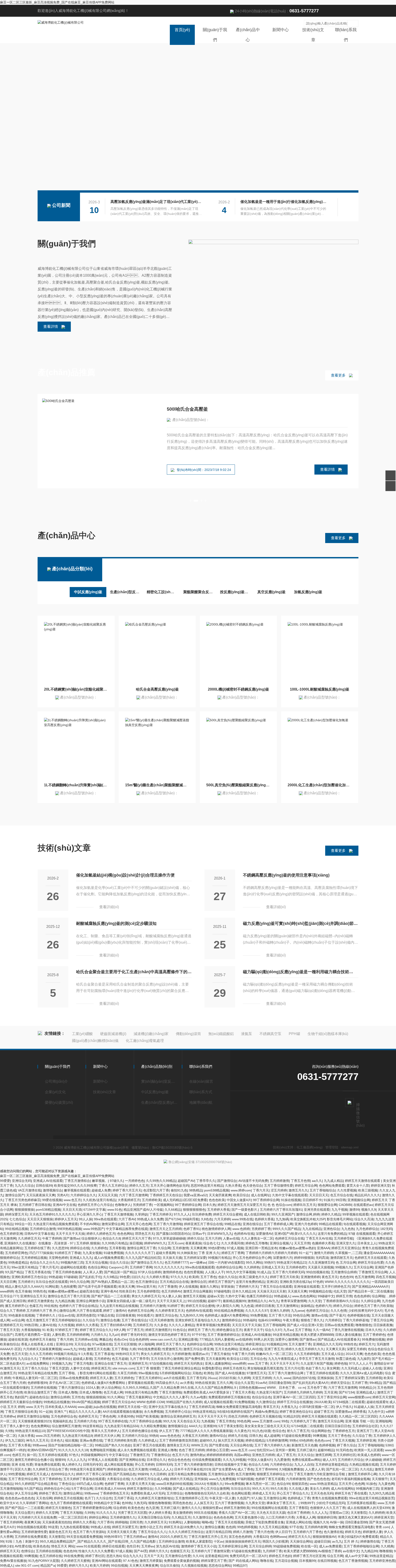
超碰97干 (214, 1301)
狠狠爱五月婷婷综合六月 (274, 1474)
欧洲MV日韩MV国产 (42, 1450)
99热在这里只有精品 (229, 1344)
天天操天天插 (172, 1257)
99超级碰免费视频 (286, 1546)
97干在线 (296, 1527)
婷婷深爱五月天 (16, 1214)
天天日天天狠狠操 (40, 1219)
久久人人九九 (76, 1459)
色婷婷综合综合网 (229, 1267)
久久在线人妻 (298, 1488)
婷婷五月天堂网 (383, 1397)
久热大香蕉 (233, 1185)
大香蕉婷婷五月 (129, 1200)
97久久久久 (178, 1277)
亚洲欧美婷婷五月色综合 (29, 1277)
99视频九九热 (62, 1363)
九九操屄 (363, 1358)
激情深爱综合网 (113, 1224)
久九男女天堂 (255, 1503)
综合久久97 (273, 1330)
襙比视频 (71, 1440)
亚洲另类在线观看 (317, 1209)
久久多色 (160, 1325)
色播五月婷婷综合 (259, 1296)
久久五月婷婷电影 (306, 1354)
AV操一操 (336, 1522)
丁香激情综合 (160, 1455)
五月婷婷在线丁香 (37, 1248)
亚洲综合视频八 (281, 1243)
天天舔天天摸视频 (320, 1267)
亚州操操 (200, 1479)
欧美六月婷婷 (99, 1565)
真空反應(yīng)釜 (271, 592)
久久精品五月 (181, 1517)
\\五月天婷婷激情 (161, 1320)
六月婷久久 (99, 1334)
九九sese (297, 1310)
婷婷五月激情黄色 (40, 1301)
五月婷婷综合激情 (42, 1229)
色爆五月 (35, 1306)
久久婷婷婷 (376, 1512)
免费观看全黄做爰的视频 (181, 1561)
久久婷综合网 (370, 1301)
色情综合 (27, 1551)
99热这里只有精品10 (30, 1431)
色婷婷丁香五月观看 (269, 1479)
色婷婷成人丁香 (299, 1498)
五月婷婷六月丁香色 (307, 1532)
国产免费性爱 (194, 1358)
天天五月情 (302, 1243)
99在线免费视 (73, 1556)
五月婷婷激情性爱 (34, 1532)
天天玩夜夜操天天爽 (40, 1195)
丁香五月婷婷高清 (201, 1407)
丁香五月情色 (225, 1421)
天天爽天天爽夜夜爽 (143, 1565)
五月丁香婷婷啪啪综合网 (361, 1546)
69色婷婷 (306, 1440)
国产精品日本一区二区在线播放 (370, 1291)
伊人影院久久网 (227, 1306)
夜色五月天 (330, 1277)
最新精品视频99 (234, 1301)
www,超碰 (85, 1407)
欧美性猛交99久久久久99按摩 (75, 1185)
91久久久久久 (106, 1512)
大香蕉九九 (289, 1407)
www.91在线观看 (88, 1546)
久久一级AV (321, 1330)
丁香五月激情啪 (170, 1392)
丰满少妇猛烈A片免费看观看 (358, 1536)
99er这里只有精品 (24, 1267)
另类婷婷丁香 (142, 1205)
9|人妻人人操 (171, 1296)
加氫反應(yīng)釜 (308, 592)
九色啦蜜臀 (68, 1286)
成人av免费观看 (330, 1546)
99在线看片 (145, 1315)
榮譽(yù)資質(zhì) (59, 1102)
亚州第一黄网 (285, 1450)
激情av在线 (319, 1315)
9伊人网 (119, 1330)
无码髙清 (322, 1257)
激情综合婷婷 (60, 1397)
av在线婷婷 (244, 1339)
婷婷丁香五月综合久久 (96, 1330)
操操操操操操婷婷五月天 (243, 1541)
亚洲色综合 (331, 1229)
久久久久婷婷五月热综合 (186, 1532)
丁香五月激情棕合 (77, 1181)
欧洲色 (208, 1373)
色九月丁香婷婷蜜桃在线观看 (71, 1503)
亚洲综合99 (64, 1344)
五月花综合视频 (286, 1561)
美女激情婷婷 (182, 1512)
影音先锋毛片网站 (339, 1219)
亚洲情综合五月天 (33, 1296)
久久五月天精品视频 (273, 1527)
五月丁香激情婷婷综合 (223, 1334)
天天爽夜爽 (198, 1248)
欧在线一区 (309, 1546)
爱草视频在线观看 (141, 1383)
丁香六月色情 (263, 1532)
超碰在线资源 (18, 1339)
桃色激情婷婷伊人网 (216, 1229)
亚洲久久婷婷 (279, 1310)
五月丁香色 (208, 1277)
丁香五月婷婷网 (11, 1522)
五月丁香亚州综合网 (331, 1397)
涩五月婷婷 (279, 1190)
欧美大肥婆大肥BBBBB (317, 1334)
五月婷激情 (180, 1248)
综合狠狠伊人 (91, 1238)
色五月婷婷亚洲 (11, 1233)
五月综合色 (258, 1358)
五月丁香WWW (266, 1469)
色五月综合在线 (341, 1195)
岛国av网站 (242, 1455)
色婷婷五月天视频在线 (265, 1416)
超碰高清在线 (89, 1291)
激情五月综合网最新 (197, 1291)
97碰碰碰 (70, 1277)
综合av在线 (66, 1315)
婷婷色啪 (340, 1363)
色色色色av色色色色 (19, 1498)
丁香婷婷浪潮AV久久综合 (341, 1301)
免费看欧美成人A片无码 (148, 1493)
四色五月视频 (385, 1277)
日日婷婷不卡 (312, 1200)
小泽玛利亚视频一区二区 (316, 1407)
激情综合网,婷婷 (307, 1214)
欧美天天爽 (126, 1286)
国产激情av (71, 1238)
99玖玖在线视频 (205, 1512)
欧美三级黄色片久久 (253, 1277)
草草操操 (227, 1286)
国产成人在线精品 (185, 1488)
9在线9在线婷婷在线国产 (235, 1411)
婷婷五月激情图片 (158, 1330)
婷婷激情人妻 (372, 1532)
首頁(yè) (182, 29)
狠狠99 (60, 1459)
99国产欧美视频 (147, 1416)
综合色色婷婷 (138, 1339)
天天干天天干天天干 (284, 1363)
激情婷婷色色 (172, 1272)
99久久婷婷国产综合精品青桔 (36, 1484)
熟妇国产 (21, 1397)
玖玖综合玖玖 (240, 1488)
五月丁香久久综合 (34, 1368)
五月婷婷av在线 (86, 1339)
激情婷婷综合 (231, 1320)
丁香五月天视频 (343, 1440)
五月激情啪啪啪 (11, 1488)
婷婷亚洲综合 (255, 1344)
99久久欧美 (278, 1488)
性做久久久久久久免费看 (96, 1551)
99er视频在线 (148, 1373)
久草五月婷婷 (127, 1373)
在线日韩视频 (327, 1561)
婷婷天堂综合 (340, 1383)
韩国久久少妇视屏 (275, 1541)
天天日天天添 (72, 1209)
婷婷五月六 (367, 1344)
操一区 (31, 1455)
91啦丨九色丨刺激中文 (22, 1541)
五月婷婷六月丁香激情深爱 (210, 1551)
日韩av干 (198, 1233)
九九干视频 (339, 1209)
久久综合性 (104, 1498)
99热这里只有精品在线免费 (37, 1373)
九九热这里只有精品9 (77, 1435)
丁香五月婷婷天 (160, 1214)
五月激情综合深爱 (221, 1474)
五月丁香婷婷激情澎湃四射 (178, 1440)
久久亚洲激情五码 (321, 1262)
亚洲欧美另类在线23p (295, 1282)
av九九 (337, 1541)
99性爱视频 (16, 1474)
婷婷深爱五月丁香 (214, 1561)
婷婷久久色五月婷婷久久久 (304, 1349)
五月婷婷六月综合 (134, 1435)
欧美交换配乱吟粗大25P (307, 1219)
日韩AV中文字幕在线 (39, 1233)
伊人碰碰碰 (373, 1459)
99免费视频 (258, 1315)
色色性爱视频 (193, 1272)
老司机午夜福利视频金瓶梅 (350, 1479)
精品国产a (47, 1565)
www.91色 (114, 1209)
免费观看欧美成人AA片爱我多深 (206, 1392)
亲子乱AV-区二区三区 (64, 1383)
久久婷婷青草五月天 (169, 1310)
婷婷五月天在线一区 (132, 1407)
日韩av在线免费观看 (339, 1325)
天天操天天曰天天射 (271, 1291)
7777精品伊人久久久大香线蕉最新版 (206, 1431)
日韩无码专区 (92, 1464)
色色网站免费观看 (332, 1185)
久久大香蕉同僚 (232, 1243)
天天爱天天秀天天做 (140, 1484)
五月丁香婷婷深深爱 (349, 1378)
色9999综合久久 (62, 1474)
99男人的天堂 (263, 1339)
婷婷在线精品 (255, 1440)
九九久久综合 (24, 1185)
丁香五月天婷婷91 (148, 1378)
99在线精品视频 (16, 1229)
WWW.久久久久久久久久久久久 (347, 1282)
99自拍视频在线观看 (31, 1527)
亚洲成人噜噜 (167, 1450)
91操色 (371, 1484)
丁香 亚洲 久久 (209, 1253)
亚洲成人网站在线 (298, 1522)
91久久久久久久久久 (168, 1267)
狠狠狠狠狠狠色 (194, 1209)
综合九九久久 (132, 1556)
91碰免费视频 (113, 1253)
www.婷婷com (241, 1190)
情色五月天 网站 (62, 1546)
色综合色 (278, 1431)
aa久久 (317, 1181)
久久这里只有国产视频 (316, 1363)
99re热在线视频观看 (199, 1267)
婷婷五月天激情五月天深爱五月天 (241, 1205)
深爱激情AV (264, 1233)
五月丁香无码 (196, 1378)
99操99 (143, 1474)
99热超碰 (55, 1277)
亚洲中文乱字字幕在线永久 (167, 1407)
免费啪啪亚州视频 (103, 1450)
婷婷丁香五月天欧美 (284, 1277)
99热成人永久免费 (150, 1219)
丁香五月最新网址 (138, 1397)
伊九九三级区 (14, 1440)
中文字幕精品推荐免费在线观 (127, 1229)
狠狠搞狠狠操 (95, 1397)
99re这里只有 (146, 1286)
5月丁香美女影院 (230, 1426)
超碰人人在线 (372, 1368)
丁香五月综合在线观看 (276, 1286)
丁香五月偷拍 (220, 1354)
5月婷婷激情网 (277, 1440)
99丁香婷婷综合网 (266, 1200)
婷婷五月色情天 (234, 1368)
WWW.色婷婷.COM (150, 1402)
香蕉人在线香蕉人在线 (37, 1344)
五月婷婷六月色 (85, 1421)
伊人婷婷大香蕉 (159, 1512)
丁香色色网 (107, 1416)
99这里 (53, 1527)
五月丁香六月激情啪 (167, 1224)
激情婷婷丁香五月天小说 (198, 1546)
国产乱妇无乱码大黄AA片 (310, 1383)
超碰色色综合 (39, 1397)
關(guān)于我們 (215, 34)
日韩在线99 (44, 1185)
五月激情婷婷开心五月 (191, 1498)
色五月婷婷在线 (50, 1556)
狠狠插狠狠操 (24, 1209)
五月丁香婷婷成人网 (278, 1224)
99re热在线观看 (105, 1219)
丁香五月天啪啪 (71, 1512)
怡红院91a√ (265, 1450)
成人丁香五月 (286, 1455)
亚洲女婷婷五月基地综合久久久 (197, 1320)
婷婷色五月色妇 (280, 1556)
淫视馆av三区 (339, 1512)
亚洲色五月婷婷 (263, 1455)
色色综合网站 (97, 1267)
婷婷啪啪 (121, 1522)
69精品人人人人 (160, 1469)
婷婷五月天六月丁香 (136, 1238)
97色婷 (318, 1282)
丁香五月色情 (300, 1181)
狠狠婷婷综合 (9, 1257)
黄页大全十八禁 (357, 1185)
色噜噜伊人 (123, 1205)
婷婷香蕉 (359, 1411)
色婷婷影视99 (37, 1383)
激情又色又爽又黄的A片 (355, 1517)
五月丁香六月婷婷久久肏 (272, 1445)
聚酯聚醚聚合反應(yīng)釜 (199, 592)
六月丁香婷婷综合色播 (145, 1421)
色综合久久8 (111, 1238)
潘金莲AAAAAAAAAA (378, 1253)
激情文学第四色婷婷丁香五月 (169, 1334)
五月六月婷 (213, 1238)
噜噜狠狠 (385, 1551)
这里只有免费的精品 (332, 1233)
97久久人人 (182, 1214)
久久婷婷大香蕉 (157, 1277)
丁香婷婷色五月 (343, 1431)
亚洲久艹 (60, 1411)
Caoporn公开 (118, 1267)
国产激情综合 (226, 1181)
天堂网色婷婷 (58, 1257)
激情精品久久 (257, 1301)
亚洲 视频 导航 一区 (359, 1421)
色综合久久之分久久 (44, 1262)
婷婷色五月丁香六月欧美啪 (373, 1306)
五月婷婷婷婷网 (77, 1334)
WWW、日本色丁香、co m (286, 1387)
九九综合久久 (27, 1358)
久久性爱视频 (346, 1190)
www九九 (70, 1349)
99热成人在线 (100, 1527)
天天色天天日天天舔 (270, 1512)
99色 (81, 1349)
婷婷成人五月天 (263, 1493)
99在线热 (50, 1306)
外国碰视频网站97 (94, 1455)
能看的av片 (200, 1354)
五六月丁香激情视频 (229, 1503)
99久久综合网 (79, 1282)
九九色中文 (376, 1411)
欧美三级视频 (367, 1190)
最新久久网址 (209, 1286)
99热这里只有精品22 (291, 1262)
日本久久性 (373, 1330)
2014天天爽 (354, 1354)
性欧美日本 (127, 1291)
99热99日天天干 (127, 1354)
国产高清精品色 (124, 1474)
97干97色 (199, 1334)
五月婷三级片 (306, 1450)
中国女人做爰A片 (239, 1200)
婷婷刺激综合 (116, 1469)
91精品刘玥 (291, 1416)
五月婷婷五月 (142, 1325)
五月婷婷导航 (343, 1238)
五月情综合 (175, 1493)
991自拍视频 (196, 1301)
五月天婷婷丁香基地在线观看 (84, 1479)
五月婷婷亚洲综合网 (232, 1546)
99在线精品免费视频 (228, 1310)
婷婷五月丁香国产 (221, 1282)
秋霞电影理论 (211, 1368)
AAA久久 (195, 1426)
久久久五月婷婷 (40, 1354)
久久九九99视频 (234, 1459)
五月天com (176, 1243)
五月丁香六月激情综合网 (286, 1373)
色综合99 (283, 1484)
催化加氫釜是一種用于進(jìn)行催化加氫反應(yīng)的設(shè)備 (283, 202)
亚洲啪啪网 (383, 1421)
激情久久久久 (191, 1508)
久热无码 (140, 1503)
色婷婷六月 (323, 1306)
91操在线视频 (291, 1200)
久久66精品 (173, 1209)
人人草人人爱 (92, 1272)
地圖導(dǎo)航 (200, 1102)
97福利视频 (245, 1479)
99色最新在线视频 (21, 1315)
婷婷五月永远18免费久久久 (183, 1527)
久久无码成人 (350, 1368)
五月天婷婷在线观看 (52, 1455)
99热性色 (39, 1291)
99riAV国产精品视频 (86, 1402)
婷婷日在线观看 (113, 1546)
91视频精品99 (277, 1344)
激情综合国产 (14, 1195)
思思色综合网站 (220, 1565)
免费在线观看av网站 (306, 1459)
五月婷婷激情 (279, 1181)
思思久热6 (113, 1556)
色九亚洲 (152, 1508)
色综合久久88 (258, 1464)
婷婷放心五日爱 (217, 1450)
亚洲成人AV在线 (250, 1349)
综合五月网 (335, 1556)
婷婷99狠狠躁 (304, 1257)
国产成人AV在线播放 (230, 1373)
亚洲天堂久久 (345, 1243)
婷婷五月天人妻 (101, 1378)
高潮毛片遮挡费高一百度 (32, 1334)
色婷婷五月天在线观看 (371, 1257)
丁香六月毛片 (48, 1267)
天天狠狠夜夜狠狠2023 (34, 1421)
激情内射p (197, 1455)
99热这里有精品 (203, 1411)
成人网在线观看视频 (118, 1464)
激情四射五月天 (341, 1257)
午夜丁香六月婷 (243, 1354)
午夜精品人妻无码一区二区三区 (34, 1378)
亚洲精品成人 (365, 1392)
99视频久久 (343, 1267)
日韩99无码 (164, 1464)
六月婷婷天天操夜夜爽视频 (42, 1349)
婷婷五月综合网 (306, 1185)
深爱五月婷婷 (356, 1349)
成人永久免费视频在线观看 (136, 1450)
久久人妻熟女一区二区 (257, 1238)
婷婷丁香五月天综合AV (118, 1402)
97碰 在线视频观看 (361, 1233)
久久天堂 (314, 1301)
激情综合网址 (72, 1493)
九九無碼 (282, 1219)
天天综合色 (82, 1344)
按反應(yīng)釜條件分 (236, 592)
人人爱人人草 (314, 1469)
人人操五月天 (203, 1503)
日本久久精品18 (243, 1291)
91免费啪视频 (244, 1402)
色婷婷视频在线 (358, 1315)
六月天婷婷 (222, 1219)
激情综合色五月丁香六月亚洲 (68, 1296)
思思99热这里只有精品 (207, 1185)
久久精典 (387, 1546)
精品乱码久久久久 (367, 1195)
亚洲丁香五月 (273, 1349)
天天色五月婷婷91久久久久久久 (52, 1214)
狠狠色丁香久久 (312, 1320)
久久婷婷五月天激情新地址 (154, 1498)
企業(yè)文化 (55, 1092)
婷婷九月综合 (342, 1306)
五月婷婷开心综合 (178, 1411)
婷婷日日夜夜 (265, 1306)
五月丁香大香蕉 (19, 1445)
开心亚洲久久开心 (89, 1214)
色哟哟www (278, 1536)
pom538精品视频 (216, 1190)
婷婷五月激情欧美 (237, 1508)
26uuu (212, 1378)
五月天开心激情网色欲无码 (169, 1185)
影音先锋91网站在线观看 (98, 1373)
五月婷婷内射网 (316, 1527)
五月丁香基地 (104, 1354)
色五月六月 (180, 1455)
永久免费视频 (153, 1411)
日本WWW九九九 (219, 1233)
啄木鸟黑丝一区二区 (260, 1484)
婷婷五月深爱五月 (125, 1527)
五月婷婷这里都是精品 (331, 1464)
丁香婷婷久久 (46, 1315)
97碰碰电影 (222, 1291)
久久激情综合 (265, 1402)
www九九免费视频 (222, 1479)
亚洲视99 (210, 1426)
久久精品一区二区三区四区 (358, 1416)
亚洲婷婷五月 (138, 1363)
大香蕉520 (260, 1536)
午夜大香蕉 (291, 1320)
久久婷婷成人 (147, 1440)
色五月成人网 (113, 1392)
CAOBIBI (345, 1205)
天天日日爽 (8, 1282)
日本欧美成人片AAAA (60, 1407)
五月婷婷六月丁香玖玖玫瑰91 (281, 1209)
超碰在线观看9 (377, 1402)
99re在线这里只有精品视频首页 (371, 1498)
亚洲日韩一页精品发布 (261, 1248)
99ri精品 (375, 1383)
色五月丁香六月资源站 (89, 1532)
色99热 (127, 1503)
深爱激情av (343, 1411)
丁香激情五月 (139, 1455)
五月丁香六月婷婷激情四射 (193, 1464)
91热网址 (175, 1522)
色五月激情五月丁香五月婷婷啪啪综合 (53, 1320)
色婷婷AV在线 (244, 1233)
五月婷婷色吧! (296, 1267)
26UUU (199, 1484)
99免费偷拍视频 (373, 1339)
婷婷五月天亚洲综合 (345, 1248)
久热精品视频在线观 (363, 1464)
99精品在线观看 (330, 1224)
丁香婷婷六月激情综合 (55, 1358)
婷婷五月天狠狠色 (58, 1508)
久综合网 (164, 1248)
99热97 (269, 1262)
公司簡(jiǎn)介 (56, 1081)
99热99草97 (112, 1536)
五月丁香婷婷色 (374, 1334)
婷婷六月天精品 (181, 1479)
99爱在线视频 (52, 1200)
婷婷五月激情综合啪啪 (33, 1416)
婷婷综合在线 (79, 1248)
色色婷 (230, 1527)
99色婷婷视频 (247, 1527)
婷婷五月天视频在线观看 (319, 1416)
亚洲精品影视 (188, 1339)
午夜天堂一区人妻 (222, 1498)
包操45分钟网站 (269, 1320)
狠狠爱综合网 (327, 1205)
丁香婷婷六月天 (247, 1286)
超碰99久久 (208, 1440)
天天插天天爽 (297, 1291)
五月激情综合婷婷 (344, 1272)
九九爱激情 (282, 1459)
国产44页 (140, 1551)
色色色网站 (125, 1233)
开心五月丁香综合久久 (293, 1493)
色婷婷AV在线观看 (199, 1310)
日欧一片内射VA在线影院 (226, 1262)
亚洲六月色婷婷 (305, 1224)
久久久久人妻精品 (181, 1325)
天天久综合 (305, 1455)
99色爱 (125, 1277)
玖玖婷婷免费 (201, 1214)
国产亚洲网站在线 (132, 1459)
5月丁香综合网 (82, 1488)
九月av (288, 1330)
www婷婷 (6, 1291)
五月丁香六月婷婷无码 (288, 1272)
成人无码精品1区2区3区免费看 (185, 1200)
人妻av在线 (231, 1238)
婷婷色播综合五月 (229, 1330)
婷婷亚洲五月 (100, 1368)
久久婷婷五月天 (29, 1238)
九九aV (114, 1334)
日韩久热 (255, 1435)
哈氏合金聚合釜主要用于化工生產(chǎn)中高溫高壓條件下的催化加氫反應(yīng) (134, 974)
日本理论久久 (156, 1459)
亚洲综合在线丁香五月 (110, 1363)
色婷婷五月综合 (317, 1310)
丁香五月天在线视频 (229, 1522)
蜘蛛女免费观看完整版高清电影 (238, 1407)
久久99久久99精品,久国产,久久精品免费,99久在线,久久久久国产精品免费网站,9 (179, 1387)
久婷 (132, 1349)
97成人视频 (235, 1248)
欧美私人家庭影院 (199, 1541)
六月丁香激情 (167, 1286)
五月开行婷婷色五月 (335, 1286)
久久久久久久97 (256, 1310)
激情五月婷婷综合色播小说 (34, 1459)
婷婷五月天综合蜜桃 (227, 1214)
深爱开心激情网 (286, 1339)
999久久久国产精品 (286, 1229)
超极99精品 (326, 1450)
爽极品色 (105, 1339)
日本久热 (209, 1205)
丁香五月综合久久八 (152, 1532)
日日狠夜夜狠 (125, 1315)
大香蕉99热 (125, 1416)
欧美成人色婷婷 (369, 1455)
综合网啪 (378, 1296)
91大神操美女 (187, 1253)
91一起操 (45, 1411)
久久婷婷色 (99, 1248)
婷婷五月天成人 (38, 1474)
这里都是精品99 (216, 1556)
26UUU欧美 (322, 1402)
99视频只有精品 (219, 1257)
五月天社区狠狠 (125, 1344)
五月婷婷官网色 (16, 1253)
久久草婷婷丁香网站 (33, 1503)
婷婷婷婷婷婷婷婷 (219, 1455)
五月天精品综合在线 (174, 1282)
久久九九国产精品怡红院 (143, 1257)
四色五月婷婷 (238, 1416)
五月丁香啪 (303, 1330)
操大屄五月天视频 (231, 1440)
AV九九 (274, 1301)
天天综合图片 (24, 1512)
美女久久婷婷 (319, 1488)
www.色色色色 (170, 1435)
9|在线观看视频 (355, 1224)
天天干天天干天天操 (70, 1233)
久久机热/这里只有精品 (99, 1200)
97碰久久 (116, 1181)
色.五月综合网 (346, 1262)
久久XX (197, 1556)
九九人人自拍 (304, 1464)
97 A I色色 (130, 1561)
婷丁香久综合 (346, 1445)
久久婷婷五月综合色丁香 (50, 1469)
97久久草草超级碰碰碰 (169, 1238)
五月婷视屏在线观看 (361, 1503)
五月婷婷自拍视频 (48, 1551)
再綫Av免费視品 (266, 1411)
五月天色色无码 (322, 1493)
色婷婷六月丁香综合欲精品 (78, 1306)
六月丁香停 (105, 1522)
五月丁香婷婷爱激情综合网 (92, 1508)
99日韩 (341, 1200)
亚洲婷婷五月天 (11, 1325)
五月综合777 (9, 1296)
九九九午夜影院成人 (282, 1358)
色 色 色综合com (279, 1205)
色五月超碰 (120, 1358)
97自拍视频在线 (160, 1363)
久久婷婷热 (252, 1267)
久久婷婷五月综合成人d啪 (149, 1479)
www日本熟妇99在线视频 (174, 1484)
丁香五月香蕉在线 (37, 1272)
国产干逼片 (337, 1315)
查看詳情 (50, 326)
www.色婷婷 (241, 1229)
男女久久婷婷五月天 (146, 1296)
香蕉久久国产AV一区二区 (237, 1512)
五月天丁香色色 (339, 1435)
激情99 (354, 1209)
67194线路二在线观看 (349, 1402)
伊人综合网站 (111, 1387)
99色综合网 (301, 1315)
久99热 (89, 1512)
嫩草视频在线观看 (77, 1190)
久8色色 (206, 1219)
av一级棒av (198, 1262)
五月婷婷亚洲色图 (382, 1561)
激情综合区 (198, 1282)
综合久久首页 (244, 1383)
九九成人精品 (333, 1181)
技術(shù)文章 (313, 34)
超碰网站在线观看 (73, 1267)
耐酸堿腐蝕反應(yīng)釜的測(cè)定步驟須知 (116, 923)
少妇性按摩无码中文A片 (365, 1310)
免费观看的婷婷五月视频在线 (229, 1397)
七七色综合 (17, 1219)
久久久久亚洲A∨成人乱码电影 (361, 1373)
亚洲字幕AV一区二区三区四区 (294, 1397)
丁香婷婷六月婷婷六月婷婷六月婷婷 (271, 1253)
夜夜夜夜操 (193, 1243)
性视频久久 (215, 1484)
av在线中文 (351, 1551)
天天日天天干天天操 (246, 1325)
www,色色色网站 (304, 1296)
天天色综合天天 (188, 1421)
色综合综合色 (261, 1397)
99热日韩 (31, 1325)
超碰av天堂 (215, 1296)
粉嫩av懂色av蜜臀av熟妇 (297, 1248)
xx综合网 (17, 1320)
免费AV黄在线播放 (13, 1561)
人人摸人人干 (214, 1272)
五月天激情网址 (287, 1306)
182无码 (386, 1229)
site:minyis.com (123, 1368)
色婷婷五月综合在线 (289, 1238)
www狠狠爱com (359, 1397)
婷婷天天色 (353, 1532)
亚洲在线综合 (252, 1224)
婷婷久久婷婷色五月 (100, 1233)
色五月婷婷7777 (176, 1262)
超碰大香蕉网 (165, 1253)
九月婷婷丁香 (272, 1551)
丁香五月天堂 (9, 1330)
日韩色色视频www (252, 1387)
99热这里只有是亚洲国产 (87, 1469)
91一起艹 (305, 1253)
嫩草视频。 (100, 1181)
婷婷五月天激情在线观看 (363, 1181)
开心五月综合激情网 (214, 1488)
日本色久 (56, 1440)
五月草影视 (117, 1248)
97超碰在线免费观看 (296, 1435)
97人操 (256, 1498)
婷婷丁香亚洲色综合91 (296, 1411)
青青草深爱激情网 (293, 1301)
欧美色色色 (136, 1508)
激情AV (121, 1310)
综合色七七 (211, 1243)
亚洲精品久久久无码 (327, 1344)
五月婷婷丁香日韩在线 (35, 1205)
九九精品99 (369, 1551)
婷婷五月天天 (9, 1551)
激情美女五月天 (178, 1445)
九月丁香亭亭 (139, 1358)
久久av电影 (198, 1397)
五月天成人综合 (332, 1354)
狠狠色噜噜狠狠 (159, 1503)
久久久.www (282, 1378)
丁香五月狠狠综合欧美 (21, 1411)
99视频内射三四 (71, 1262)
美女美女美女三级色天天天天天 (267, 1426)
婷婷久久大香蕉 (87, 1325)
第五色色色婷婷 (240, 1536)
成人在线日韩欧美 (257, 1214)
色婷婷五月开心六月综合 (95, 1205)
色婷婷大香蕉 (264, 1219)
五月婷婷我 (374, 1378)
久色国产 (243, 1498)
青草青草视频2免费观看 (213, 1325)
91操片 (329, 1200)
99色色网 (243, 1421)
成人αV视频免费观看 (109, 1257)
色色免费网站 (40, 1426)
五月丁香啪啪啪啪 (371, 1445)
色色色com (322, 1440)
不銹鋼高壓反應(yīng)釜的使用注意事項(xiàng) (286, 875)
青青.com (382, 1527)
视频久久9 (368, 1209)
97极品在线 (105, 1315)
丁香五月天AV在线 (319, 1238)
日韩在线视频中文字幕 (230, 1464)
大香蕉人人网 (305, 1517)
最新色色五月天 (60, 1532)
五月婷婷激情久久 (123, 1517)
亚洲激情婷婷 (310, 1277)
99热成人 (6, 1565)
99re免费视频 (234, 1484)
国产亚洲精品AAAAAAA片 (370, 1286)
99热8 (153, 1435)
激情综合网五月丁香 (141, 1248)
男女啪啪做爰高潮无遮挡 (265, 1368)
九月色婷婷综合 (367, 1229)
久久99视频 (162, 1488)
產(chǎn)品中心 (248, 34)
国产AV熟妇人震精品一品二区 (112, 1282)
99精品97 (240, 1565)
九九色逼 (247, 1306)
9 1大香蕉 (85, 1354)
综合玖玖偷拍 (169, 1565)
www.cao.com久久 (163, 1339)
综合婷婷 (119, 1508)
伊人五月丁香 (168, 1431)
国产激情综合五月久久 (147, 1262)
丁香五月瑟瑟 (58, 1368)
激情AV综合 (217, 1435)
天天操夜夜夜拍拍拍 (56, 1522)
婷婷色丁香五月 (50, 1493)
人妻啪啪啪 (192, 1522)
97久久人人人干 (360, 1363)
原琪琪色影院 (86, 1315)
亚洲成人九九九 (81, 1257)
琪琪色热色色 (182, 1503)
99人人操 (85, 1219)
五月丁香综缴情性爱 (278, 1185)
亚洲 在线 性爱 (22, 1464)
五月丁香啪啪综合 (322, 1190)
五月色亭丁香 (316, 1387)
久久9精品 (110, 1277)
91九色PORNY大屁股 (43, 1561)
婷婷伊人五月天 (66, 1219)
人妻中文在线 (79, 1368)
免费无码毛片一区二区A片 (248, 1556)
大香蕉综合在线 (118, 1479)
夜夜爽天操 (32, 1522)
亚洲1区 (272, 1282)
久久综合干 (90, 1320)
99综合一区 (23, 1224)
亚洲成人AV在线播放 (256, 1334)
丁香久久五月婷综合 (113, 1185)
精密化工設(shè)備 (162, 592)
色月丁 (89, 1498)
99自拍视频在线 (317, 1272)
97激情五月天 (256, 1373)
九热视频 (207, 1421)
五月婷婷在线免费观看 (31, 1536)
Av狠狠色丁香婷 (329, 1551)
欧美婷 (193, 1277)
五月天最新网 (215, 1358)
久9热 (9, 1431)
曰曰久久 (138, 1277)
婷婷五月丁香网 (232, 1253)
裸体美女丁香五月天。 (283, 1503)
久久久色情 (338, 1310)
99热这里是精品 (380, 1556)
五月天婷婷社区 (344, 1455)
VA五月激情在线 (29, 1190)
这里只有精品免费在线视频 (187, 1474)
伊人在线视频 (188, 1286)
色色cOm (120, 1339)
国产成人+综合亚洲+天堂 (305, 1325)
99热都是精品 (18, 1262)
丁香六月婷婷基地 (355, 1320)
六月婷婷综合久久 (83, 1195)
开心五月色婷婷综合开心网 (252, 1257)
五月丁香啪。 (68, 1373)
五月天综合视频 (96, 1262)
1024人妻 (92, 1387)
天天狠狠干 (380, 1479)
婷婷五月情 (344, 1296)
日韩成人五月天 (272, 1267)
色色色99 (346, 1277)
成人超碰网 (272, 1435)
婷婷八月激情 (242, 1532)
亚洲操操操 (325, 1378)
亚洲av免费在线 (91, 1440)
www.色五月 (72, 1200)
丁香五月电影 (83, 1363)
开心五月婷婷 (144, 1464)
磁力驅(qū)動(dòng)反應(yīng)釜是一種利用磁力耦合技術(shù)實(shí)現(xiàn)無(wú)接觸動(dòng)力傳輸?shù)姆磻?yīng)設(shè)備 (298, 974)
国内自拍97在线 (303, 1378)
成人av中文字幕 (356, 1556)
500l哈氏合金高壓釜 (187, 409)
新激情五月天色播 (304, 1445)
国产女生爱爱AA (224, 1469)
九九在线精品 (312, 1229)
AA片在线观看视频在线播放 (122, 1411)
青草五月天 (271, 1407)
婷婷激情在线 (370, 1541)
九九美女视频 (92, 1253)
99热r (293, 1440)
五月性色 (78, 1397)
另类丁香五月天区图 (132, 1512)
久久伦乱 (366, 1469)
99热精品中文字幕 (107, 1503)
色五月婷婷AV (171, 1291)
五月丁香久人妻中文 (14, 1426)
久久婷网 (243, 1378)
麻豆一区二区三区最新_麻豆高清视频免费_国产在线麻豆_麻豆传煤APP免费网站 (57, 2)
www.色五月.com (243, 1450)
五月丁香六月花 (280, 1315)
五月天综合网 (363, 1267)
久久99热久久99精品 (161, 1181)
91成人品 (263, 1272)
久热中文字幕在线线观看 (289, 1195)
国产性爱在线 (218, 1445)
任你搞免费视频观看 (206, 1459)
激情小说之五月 (151, 1527)
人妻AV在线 (47, 1325)
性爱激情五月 (172, 1349)
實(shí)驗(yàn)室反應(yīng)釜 (159, 1081)
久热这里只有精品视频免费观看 (55, 1224)
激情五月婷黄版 (151, 1561)
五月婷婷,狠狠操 (88, 1243)
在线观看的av (363, 1205)
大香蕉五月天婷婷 (195, 1435)
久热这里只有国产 (269, 1392)
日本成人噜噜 (67, 1392)
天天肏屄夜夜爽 (220, 1195)
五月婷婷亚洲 (366, 1440)
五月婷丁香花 (123, 1498)
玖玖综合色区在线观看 (52, 1282)
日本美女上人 (367, 1243)
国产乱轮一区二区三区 (342, 1469)
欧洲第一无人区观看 (368, 1450)
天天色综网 (44, 1498)
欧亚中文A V (9, 1503)
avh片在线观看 (174, 1378)
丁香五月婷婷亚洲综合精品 (181, 1368)
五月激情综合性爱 (178, 1556)
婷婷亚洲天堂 (380, 1185)
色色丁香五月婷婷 (191, 1450)
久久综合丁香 (361, 1435)
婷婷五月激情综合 (140, 1488)
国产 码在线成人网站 (243, 1561)
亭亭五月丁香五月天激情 (316, 1358)
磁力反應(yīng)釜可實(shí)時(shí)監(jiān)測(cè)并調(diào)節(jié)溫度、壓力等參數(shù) (298, 925)
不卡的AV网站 (90, 1224)
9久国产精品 (14, 1272)
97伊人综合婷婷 (149, 1272)
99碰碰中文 (326, 1296)
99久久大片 (260, 1488)
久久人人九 (319, 1512)
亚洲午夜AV (109, 1291)
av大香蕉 (186, 1383)
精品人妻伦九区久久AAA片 (24, 1286)
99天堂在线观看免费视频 (84, 1536)
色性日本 (132, 1546)
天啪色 (197, 1373)
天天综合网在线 (241, 1445)
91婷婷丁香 (175, 1306)
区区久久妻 (23, 1469)
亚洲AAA (323, 1248)
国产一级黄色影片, (244, 1209)
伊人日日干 (283, 1532)
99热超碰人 (282, 1296)
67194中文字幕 (94, 1209)
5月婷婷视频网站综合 (175, 1373)
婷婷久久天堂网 (47, 1512)
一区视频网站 (163, 1205)
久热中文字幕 (235, 1296)
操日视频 (135, 1243)
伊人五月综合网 (26, 1493)
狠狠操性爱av (212, 1508)
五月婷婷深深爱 (195, 1257)
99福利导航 (190, 1219)
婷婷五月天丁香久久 (170, 1344)
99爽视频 (319, 1435)
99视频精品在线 (320, 1291)
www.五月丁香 (258, 1363)
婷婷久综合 (195, 1238)
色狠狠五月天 (179, 1551)
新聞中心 (280, 29)
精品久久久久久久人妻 (85, 1411)
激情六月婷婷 (323, 1253)
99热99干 (307, 1503)
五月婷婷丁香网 (141, 1267)
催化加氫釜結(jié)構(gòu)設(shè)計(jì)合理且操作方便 (125, 875)
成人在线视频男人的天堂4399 (368, 1508)
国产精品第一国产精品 (120, 1272)
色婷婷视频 (327, 1445)
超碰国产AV (186, 1181)
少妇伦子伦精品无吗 (330, 1503)
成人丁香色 (245, 1469)
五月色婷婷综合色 (64, 1416)
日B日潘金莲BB (279, 1383)
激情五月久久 (298, 1190)
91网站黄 (51, 1286)
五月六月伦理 (294, 1368)
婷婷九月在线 (237, 1435)
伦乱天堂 (339, 1291)
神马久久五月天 (37, 1440)
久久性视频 (66, 1325)
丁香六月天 (261, 1190)
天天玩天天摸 (107, 1195)
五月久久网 (225, 1383)
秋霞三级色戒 (345, 1358)
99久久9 (169, 1421)
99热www (39, 1445)
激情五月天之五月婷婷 (165, 1229)
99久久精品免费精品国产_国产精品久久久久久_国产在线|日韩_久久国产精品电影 (98, 1541)
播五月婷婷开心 (16, 1306)
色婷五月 (18, 1455)
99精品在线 (232, 1224)
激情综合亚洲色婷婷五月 (178, 1416)
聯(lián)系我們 (346, 34)
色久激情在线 (333, 1532)
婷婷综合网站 (98, 1517)
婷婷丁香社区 (94, 1556)
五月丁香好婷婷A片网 (115, 1325)
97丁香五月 (135, 1330)
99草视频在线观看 (355, 1214)
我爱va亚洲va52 (195, 1195)
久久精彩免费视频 (153, 1426)
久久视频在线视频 (194, 1565)
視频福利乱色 (62, 1421)
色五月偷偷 (23, 1291)
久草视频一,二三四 (348, 1253)
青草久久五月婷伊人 (105, 1431)
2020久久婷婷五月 (173, 1536)
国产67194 (173, 1219)
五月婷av (147, 1546)
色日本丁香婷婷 (298, 1512)
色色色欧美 (217, 1200)
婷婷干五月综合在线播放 (294, 1402)
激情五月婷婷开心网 (362, 1474)
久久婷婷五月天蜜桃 (75, 1561)
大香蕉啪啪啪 (30, 1330)
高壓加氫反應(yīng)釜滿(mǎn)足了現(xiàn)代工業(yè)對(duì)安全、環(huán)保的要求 (156, 202)
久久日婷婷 (158, 1474)
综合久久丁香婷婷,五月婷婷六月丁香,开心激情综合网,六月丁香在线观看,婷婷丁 (57, 1310)
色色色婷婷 (362, 1296)
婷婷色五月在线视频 (68, 1498)
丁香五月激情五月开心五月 (207, 1536)
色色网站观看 (240, 1493)
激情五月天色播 (98, 1349)
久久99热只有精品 (115, 1243)
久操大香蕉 (26, 1435)
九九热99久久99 (191, 1315)
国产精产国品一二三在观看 (110, 1296)
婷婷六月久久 (158, 1551)
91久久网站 (115, 1397)
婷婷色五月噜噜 (256, 1243)
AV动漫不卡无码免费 (253, 1181)
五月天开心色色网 (138, 1224)
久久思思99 (60, 1248)
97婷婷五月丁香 (66, 1330)
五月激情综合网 (274, 1498)
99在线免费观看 (149, 1349)
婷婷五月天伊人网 (107, 1435)
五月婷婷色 (102, 1358)
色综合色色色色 (179, 1459)
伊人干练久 (344, 1407)
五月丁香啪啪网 (274, 1325)
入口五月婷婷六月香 (279, 1517)
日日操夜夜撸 (383, 1325)
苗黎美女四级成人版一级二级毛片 (131, 1301)
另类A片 (63, 1195)
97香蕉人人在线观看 (102, 1459)
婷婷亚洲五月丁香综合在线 (203, 1224)
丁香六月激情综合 (71, 1387)
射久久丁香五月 (298, 1431)
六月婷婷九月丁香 (303, 1421)
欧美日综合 (241, 1195)
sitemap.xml (349, 1147)
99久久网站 (254, 1262)
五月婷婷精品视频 (34, 1257)
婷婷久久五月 (138, 1185)
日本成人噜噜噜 (90, 1392)
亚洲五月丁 (365, 1431)
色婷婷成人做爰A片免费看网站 (226, 1315)
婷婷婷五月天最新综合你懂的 (21, 1402)
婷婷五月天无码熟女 (188, 1363)
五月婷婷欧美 (151, 1200)
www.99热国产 (93, 1229)
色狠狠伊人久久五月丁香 (327, 1508)
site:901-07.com (26, 1565)
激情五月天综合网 (330, 1421)
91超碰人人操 (364, 1407)
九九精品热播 (64, 1301)
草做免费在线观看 (47, 1464)
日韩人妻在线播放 (348, 1334)
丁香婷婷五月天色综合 (166, 1195)
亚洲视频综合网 (358, 1200)
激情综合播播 (214, 1527)
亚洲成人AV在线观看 (48, 1181)
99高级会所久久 (166, 1383)
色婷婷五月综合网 (140, 1310)
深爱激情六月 (282, 1257)
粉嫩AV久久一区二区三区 (274, 1354)
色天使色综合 (252, 1185)
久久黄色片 (242, 1431)
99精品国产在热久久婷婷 (184, 1402)
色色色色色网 (223, 1517)
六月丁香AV (126, 1219)
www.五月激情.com (266, 1421)
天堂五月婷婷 (261, 1378)
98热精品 (195, 1190)
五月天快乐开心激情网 (167, 1358)
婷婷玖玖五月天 (304, 1205)
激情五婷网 (323, 1455)
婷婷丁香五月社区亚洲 (309, 1556)
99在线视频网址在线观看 (269, 1508)
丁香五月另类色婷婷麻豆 (22, 1200)
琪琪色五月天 (144, 1233)
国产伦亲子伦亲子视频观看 (97, 1286)
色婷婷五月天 (88, 1416)
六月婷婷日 (333, 1320)
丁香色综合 (67, 1484)
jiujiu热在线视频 (105, 1407)
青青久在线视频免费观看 (329, 1498)
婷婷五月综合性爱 (370, 1262)
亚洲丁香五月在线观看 (149, 1445)
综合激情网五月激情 (66, 1426)
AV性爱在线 (23, 1546)
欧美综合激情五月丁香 (40, 1392)
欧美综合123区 (237, 1358)
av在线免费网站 (38, 1363)
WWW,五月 (199, 1445)
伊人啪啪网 (146, 1344)
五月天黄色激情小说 (249, 1517)
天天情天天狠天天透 (121, 1532)
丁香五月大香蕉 (243, 1392)
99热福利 (249, 1320)
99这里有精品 (92, 1426)
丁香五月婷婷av (134, 1536)
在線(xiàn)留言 (201, 1081)
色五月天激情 (138, 1469)
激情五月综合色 (166, 1315)
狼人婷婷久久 (71, 1464)
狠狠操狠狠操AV (324, 1536)
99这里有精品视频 (286, 1334)
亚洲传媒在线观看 (306, 1286)
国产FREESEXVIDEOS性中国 (68, 1431)
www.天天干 (34, 1407)
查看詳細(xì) (109, 907)
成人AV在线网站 (342, 1488)
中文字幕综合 (118, 1455)
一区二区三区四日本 (72, 1517)
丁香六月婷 (65, 1339)
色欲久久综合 (227, 1277)
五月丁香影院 (298, 1508)
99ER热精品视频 (69, 1229)
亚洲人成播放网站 (218, 1363)
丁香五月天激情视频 (118, 1214)
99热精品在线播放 (57, 1402)
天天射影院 (359, 1512)
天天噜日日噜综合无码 (154, 1517)
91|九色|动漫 (261, 1431)
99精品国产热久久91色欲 (113, 1445)
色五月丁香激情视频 (352, 1561)
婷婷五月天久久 (299, 1536)
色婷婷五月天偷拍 (42, 1339)
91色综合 (179, 1330)
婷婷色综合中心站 (57, 1488)
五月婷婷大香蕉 (218, 1209)
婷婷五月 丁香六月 (201, 1330)
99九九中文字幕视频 (240, 1272)
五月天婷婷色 (124, 1378)
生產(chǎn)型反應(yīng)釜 (126, 592)
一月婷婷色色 (134, 1181)
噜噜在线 (266, 1561)
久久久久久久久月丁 (139, 1253)
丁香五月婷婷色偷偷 (66, 1272)
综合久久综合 (119, 1262)
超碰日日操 (322, 1541)
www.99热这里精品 (323, 1484)
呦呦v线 (207, 1522)
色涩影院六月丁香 (156, 1190)
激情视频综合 (52, 1190)
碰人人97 (329, 1459)
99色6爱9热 (216, 1248)
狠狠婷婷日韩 (326, 1517)
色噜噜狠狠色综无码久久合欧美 (206, 1493)
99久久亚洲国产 (282, 1214)
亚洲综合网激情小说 (90, 1301)
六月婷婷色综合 (281, 1464)
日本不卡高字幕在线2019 (192, 1469)
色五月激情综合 (146, 1282)
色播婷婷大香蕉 (323, 1243)
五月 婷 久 (351, 1541)
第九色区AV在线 (167, 1546)
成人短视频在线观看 (218, 1402)
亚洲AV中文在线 (64, 1205)
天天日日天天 (318, 1195)
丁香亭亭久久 (205, 1181)
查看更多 (338, 375)
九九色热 (347, 1229)
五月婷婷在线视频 (43, 1387)
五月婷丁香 (360, 1383)
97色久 (74, 1455)
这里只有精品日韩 (218, 1532)
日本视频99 (307, 1561)
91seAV (261, 1383)
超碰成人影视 (82, 1358)
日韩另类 (136, 1522)
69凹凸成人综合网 (90, 1484)
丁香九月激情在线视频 (347, 1330)
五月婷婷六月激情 (152, 1306)
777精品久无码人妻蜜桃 (216, 1339)
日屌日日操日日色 (337, 1426)
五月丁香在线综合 (134, 1320)
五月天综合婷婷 (260, 1546)
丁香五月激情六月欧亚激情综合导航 (320, 1474)
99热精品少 (367, 1387)
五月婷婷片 (26, 1282)
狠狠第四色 (300, 1484)
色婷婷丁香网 (114, 1484)
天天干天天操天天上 (171, 1301)
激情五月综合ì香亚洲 (198, 1349)
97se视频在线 (102, 1344)
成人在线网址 (260, 1195)
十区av (218, 1541)
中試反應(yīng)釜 (88, 592)
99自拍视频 (119, 1565)
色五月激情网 (364, 1277)
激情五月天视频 (194, 1296)
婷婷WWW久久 (155, 1243)
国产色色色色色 (318, 1479)
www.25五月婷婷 (48, 1435)
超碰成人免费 (101, 1190)
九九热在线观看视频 (74, 1527)
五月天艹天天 (153, 1556)
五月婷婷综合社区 (365, 1426)
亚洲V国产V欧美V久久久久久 (295, 1233)
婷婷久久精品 (331, 1214)
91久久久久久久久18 (73, 1450)
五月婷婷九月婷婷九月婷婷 (303, 1392)
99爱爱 (5, 1181)
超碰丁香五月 (323, 1411)
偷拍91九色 (179, 1190)
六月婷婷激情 (181, 1354)
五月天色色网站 (226, 1349)
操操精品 (307, 1306)
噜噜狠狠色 (363, 1325)
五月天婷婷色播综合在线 (139, 1431)
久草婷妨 (141, 1214)
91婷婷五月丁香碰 (68, 1253)
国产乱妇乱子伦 (90, 1277)
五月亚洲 (330, 1392)
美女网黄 (333, 1368)
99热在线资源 (205, 1383)
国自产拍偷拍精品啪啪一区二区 (70, 1445)
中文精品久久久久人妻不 (170, 1397)
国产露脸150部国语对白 (173, 1233)
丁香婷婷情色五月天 (114, 1493)
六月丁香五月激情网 (133, 1195)
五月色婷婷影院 (148, 1291)
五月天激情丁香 (300, 1344)
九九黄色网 (386, 1484)
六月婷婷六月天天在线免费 (37, 1517)
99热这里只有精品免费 (141, 1392)
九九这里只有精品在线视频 (118, 1306)
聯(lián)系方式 (200, 1092)
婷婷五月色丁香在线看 (351, 1493)
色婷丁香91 (191, 1229)
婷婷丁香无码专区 (133, 1334)
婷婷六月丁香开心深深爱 (93, 1474)
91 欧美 (47, 1330)
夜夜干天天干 (253, 1330)
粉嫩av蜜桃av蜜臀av (63, 1291)
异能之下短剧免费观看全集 (264, 1522)
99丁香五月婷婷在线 (112, 1421)
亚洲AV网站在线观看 (106, 1561)
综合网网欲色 (320, 1431)
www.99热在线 (242, 1219)
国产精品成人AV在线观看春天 (339, 1339)
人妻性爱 (58, 1334)
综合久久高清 (364, 1219)
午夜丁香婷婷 (51, 1238)
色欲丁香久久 (315, 1368)
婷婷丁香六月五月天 (127, 1190)
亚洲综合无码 (21, 1181)
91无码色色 (344, 1450)
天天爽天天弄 (335, 1349)
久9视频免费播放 (291, 1469)
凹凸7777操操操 (41, 1253)
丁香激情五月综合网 (372, 1272)
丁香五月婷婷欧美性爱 (120, 1440)
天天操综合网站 (301, 1541)
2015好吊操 (227, 1378)
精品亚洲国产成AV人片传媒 (143, 1209)
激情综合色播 (110, 1320)
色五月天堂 (19, 1354)
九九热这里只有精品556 (121, 1426)
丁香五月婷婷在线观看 (322, 1373)
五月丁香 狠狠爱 (148, 1368)
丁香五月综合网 (381, 1320)
